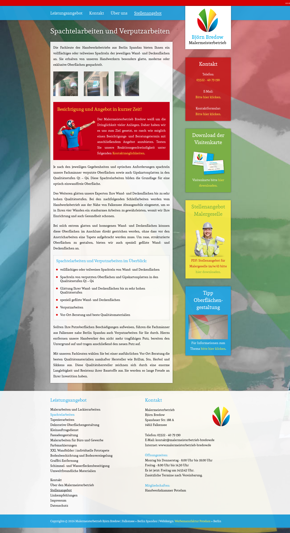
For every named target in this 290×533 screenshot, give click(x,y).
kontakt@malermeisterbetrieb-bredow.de (184, 440)
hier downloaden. (208, 272)
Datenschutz (59, 505)
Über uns (119, 13)
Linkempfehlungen (64, 495)
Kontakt (96, 13)
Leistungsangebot (66, 13)
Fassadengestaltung (64, 435)
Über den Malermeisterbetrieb (72, 485)
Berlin (217, 521)
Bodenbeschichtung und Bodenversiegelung (81, 455)
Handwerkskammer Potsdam (165, 490)
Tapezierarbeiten (62, 420)
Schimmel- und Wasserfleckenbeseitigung (79, 466)
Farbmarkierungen (63, 445)
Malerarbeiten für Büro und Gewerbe (76, 440)
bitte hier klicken (213, 349)
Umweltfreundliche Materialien (73, 471)
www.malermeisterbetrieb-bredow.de (184, 445)
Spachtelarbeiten (62, 414)
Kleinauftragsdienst (64, 430)
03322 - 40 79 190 (208, 80)
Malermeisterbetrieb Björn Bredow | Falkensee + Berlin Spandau (116, 521)
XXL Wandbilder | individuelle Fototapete (79, 450)
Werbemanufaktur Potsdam (192, 521)
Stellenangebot (148, 13)
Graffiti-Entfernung (64, 461)
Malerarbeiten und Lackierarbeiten (75, 409)
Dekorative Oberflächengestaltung (74, 425)
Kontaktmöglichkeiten (128, 153)
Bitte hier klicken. (208, 97)
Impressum (58, 500)
